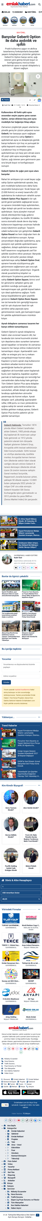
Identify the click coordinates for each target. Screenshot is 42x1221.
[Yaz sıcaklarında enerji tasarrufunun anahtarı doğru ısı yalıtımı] (11, 606)
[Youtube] (36, 567)
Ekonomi (7, 1079)
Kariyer (29, 1084)
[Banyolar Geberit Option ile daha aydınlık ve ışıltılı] (21, 84)
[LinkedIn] (21, 1048)
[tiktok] (27, 1120)
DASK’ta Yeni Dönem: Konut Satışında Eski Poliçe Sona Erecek (29, 615)
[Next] (37, 1048)
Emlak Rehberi (34, 1079)
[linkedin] (40, 1120)
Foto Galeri (12, 1161)
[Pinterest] (13, 1048)
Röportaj (11, 1175)
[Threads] (33, 1048)
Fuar (13, 1150)
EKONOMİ (18, 12)
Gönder (6, 682)
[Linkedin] (32, 567)
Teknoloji (15, 1158)
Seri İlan (11, 1172)
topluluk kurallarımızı (22, 690)
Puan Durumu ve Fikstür (12, 1066)
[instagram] (14, 1120)
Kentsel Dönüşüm (10, 1082)
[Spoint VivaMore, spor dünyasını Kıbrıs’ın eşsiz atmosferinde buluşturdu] (11, 585)
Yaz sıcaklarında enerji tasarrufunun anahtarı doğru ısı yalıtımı (9, 615)
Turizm (12, 1084)
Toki (5, 1084)
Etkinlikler (15, 1147)
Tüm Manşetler (9, 1068)
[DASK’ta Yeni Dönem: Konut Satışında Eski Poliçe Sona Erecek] (31, 606)
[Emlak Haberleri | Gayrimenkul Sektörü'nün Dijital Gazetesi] (21, 4)
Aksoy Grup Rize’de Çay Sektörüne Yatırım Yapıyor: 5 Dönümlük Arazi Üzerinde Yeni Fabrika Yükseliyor (11, 636)
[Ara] (39, 4)
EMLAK (7, 12)
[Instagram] (28, 567)
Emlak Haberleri (19, 1079)
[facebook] (6, 1120)
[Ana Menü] (2, 4)
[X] (9, 1048)
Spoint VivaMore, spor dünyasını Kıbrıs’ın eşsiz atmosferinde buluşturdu (10, 593)
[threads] (31, 1120)
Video (10, 1164)
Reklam (14, 1087)
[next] (35, 1120)
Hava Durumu (9, 1061)
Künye (23, 1087)
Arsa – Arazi (16, 1145)
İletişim (10, 1186)
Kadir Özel (7, 105)
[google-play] (30, 1093)
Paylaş (6, 100)
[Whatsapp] (21, 1052)
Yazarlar (11, 1167)
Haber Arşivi (8, 1073)
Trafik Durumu (9, 1064)
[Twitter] (24, 567)
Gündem (15, 1153)
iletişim (31, 1087)
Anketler (11, 1180)
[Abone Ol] (39, 100)
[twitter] (10, 1120)
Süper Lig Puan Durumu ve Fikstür (25, 1200)
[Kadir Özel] (7, 559)
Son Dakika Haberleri (12, 1071)
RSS (6, 1105)
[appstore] (11, 1093)
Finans (21, 1084)
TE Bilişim (26, 1114)
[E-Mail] (16, 567)
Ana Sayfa (11, 1125)
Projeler (22, 1082)
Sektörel (21, 32)
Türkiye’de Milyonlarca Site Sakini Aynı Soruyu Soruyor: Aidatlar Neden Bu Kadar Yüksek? (21, 1217)
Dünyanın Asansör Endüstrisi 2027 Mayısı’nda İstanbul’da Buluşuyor (29, 635)
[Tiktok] (29, 1048)
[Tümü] (39, 717)
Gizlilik (6, 1087)
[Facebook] (20, 567)
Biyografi (11, 1178)
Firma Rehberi (13, 1169)
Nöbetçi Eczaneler (11, 1059)
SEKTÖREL (31, 12)
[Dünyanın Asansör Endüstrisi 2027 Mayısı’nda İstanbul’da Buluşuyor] (31, 626)
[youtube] (18, 1120)
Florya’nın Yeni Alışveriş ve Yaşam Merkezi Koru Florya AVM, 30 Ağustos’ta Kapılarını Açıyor (31, 594)
